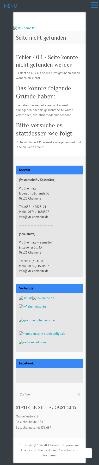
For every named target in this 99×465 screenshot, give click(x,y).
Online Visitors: (26, 416)
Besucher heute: (27, 422)
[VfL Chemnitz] (24, 28)
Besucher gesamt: (28, 428)
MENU (10, 6)
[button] (94, 5)
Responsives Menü (80, 23)
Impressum (70, 445)
